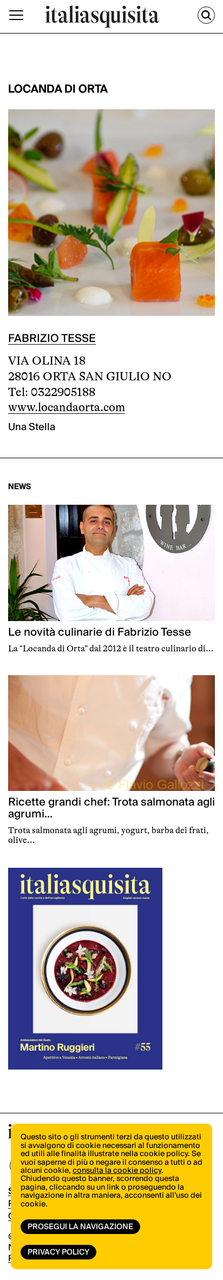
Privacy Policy (58, 1252)
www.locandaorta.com (66, 407)
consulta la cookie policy (117, 1170)
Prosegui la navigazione (80, 1226)
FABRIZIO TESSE (52, 338)
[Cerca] (206, 15)
